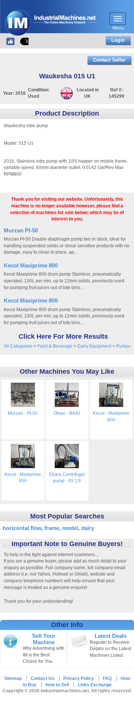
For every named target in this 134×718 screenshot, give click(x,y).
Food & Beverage (55, 346)
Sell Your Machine (43, 639)
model (70, 528)
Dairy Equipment (94, 346)
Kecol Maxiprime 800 (31, 265)
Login (118, 40)
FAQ (107, 678)
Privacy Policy (78, 678)
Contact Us (42, 678)
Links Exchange (95, 684)
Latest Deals (111, 636)
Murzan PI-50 (21, 230)
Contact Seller (109, 60)
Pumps (123, 346)
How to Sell (57, 684)
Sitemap (13, 678)
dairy (87, 528)
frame (51, 528)
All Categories (18, 346)
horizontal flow (22, 528)
